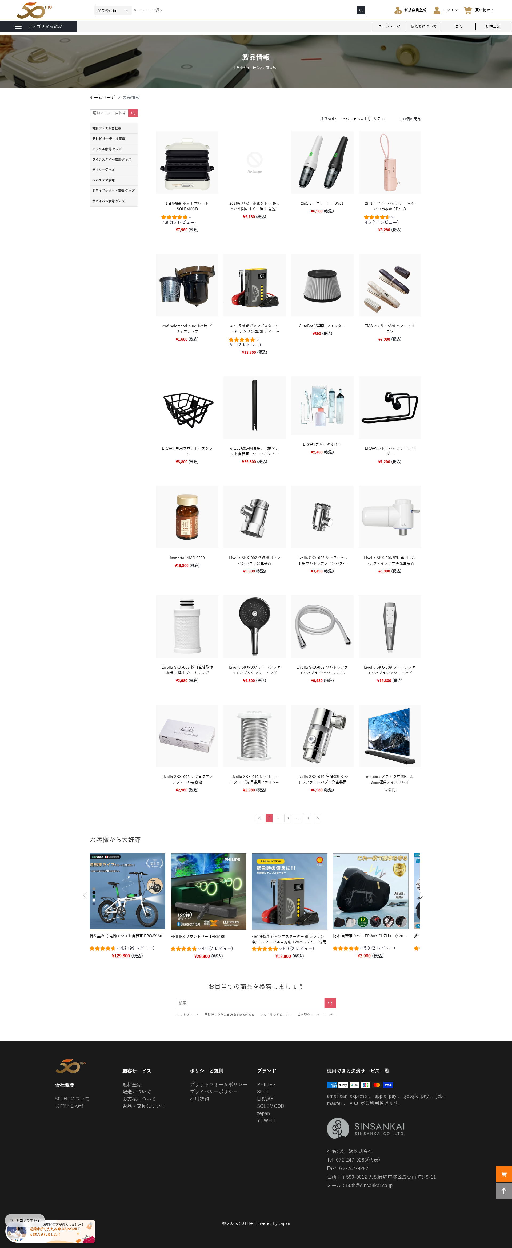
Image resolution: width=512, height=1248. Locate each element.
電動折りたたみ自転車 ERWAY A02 (229, 1015)
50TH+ (246, 1223)
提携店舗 (493, 27)
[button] (85, 896)
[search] (361, 10)
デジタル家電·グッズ (107, 149)
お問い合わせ (69, 1106)
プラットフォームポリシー (218, 1084)
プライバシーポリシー (214, 1092)
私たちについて (424, 27)
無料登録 (132, 1084)
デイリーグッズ (103, 170)
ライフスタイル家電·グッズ (111, 159)
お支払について (139, 1099)
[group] (187, 221)
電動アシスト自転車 (106, 128)
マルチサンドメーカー (276, 1015)
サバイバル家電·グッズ (108, 201)
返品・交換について (144, 1106)
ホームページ (102, 97)
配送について (136, 1092)
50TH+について (72, 1098)
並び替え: (328, 119)
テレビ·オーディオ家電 (108, 139)
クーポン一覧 (389, 27)
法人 (458, 27)
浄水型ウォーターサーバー (316, 1015)
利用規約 (199, 1099)
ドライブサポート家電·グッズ (113, 191)
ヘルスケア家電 (103, 180)
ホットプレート (188, 1015)
